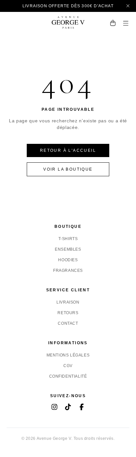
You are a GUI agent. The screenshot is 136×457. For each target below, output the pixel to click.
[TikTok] (68, 408)
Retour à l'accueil (68, 150)
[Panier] (113, 24)
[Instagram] (55, 408)
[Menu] (126, 24)
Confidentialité (68, 376)
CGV (68, 365)
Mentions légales (68, 355)
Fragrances (68, 270)
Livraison (67, 302)
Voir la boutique (67, 169)
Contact (68, 323)
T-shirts (68, 238)
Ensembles (68, 249)
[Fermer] (128, 6)
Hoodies (68, 260)
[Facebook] (82, 408)
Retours (67, 313)
